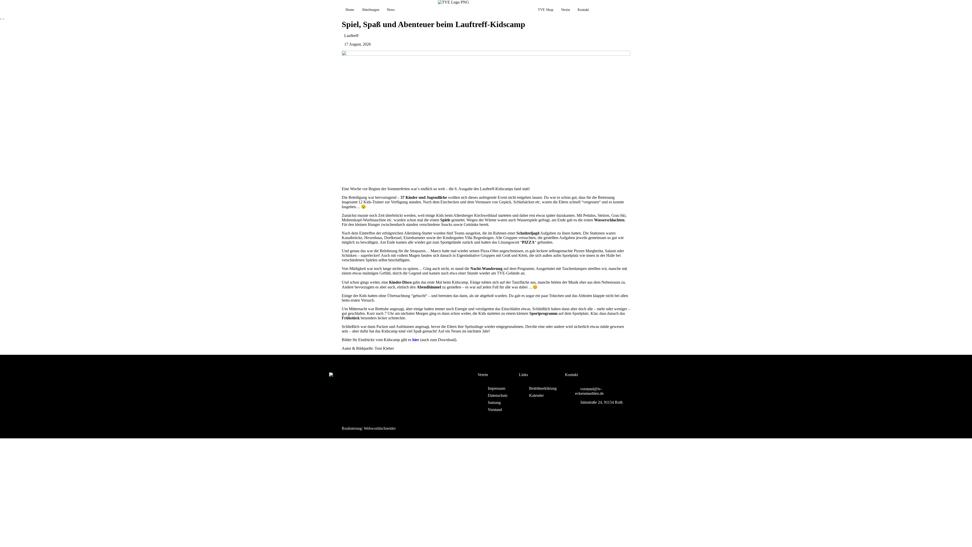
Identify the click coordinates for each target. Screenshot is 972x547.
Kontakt (583, 10)
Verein (565, 10)
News (391, 10)
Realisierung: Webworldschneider (369, 428)
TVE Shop (545, 10)
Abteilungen (370, 10)
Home (350, 10)
